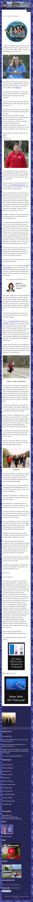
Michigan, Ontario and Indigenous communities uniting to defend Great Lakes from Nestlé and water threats (15, 751)
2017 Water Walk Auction (18, 185)
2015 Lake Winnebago (8, 794)
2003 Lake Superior (7, 764)
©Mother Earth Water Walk (11, 896)
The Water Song (6, 836)
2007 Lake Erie (6, 778)
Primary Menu (29, 9)
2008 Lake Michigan (7, 781)
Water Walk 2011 (7, 815)
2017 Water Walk (7, 804)
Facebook (5, 323)
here (12, 317)
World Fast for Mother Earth (10, 817)
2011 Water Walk (7, 787)
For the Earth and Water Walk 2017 (12, 818)
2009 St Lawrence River (8, 784)
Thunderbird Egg (7, 736)
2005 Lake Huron (7, 771)
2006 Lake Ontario (7, 774)
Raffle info (18, 87)
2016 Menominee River (8, 801)
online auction (13, 321)
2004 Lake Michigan (7, 768)
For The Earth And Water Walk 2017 (12, 756)
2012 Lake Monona (7, 791)
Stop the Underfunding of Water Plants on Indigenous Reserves (14, 745)
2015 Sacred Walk (7, 797)
